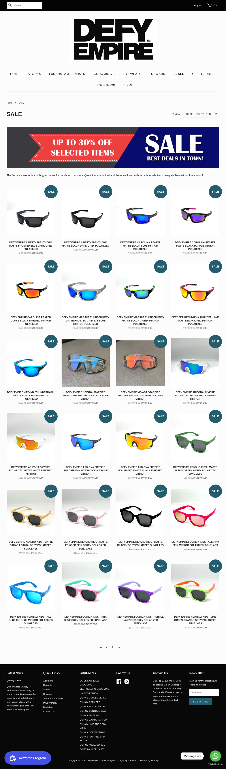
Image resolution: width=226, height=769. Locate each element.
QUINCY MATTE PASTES (93, 706)
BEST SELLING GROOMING (94, 689)
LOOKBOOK (106, 85)
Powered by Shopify (148, 760)
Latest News (15, 673)
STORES (34, 74)
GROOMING (103, 74)
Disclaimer (48, 707)
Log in (196, 5)
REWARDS (159, 74)
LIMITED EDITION (89, 693)
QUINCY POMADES (90, 702)
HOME (15, 74)
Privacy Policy (50, 703)
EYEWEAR (132, 74)
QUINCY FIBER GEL (90, 715)
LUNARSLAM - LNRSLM (67, 74)
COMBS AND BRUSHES (92, 749)
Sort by (176, 114)
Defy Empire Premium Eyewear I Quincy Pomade (112, 760)
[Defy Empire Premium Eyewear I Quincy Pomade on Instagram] (126, 683)
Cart (216, 5)
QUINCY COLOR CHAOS (92, 732)
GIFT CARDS (202, 74)
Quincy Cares (14, 680)
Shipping (47, 694)
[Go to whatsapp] (215, 756)
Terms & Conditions (53, 698)
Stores (46, 689)
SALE (179, 74)
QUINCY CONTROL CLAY (93, 711)
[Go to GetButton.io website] (215, 764)
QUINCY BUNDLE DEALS (93, 698)
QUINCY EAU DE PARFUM (93, 720)
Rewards (47, 685)
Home (9, 103)
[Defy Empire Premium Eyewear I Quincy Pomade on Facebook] (118, 683)
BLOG (127, 85)
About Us (48, 681)
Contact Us (49, 711)
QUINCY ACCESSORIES (92, 745)
